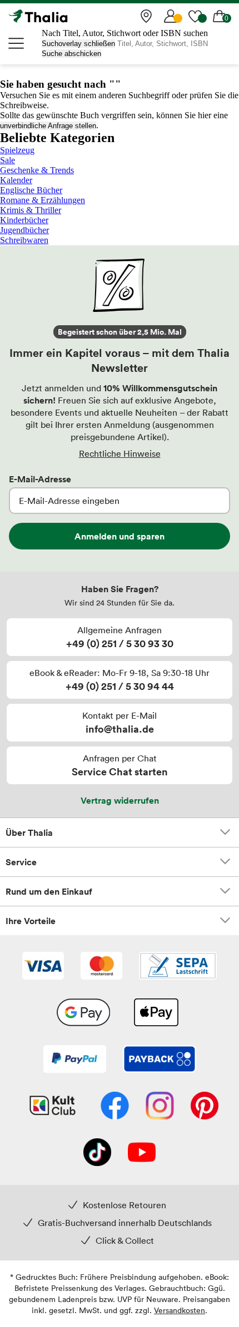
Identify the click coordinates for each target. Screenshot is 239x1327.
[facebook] (115, 1107)
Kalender (16, 180)
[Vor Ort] (146, 16)
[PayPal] (74, 1060)
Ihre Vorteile (31, 921)
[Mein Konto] (170, 16)
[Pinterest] (204, 1107)
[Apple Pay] (155, 1013)
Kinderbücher (24, 220)
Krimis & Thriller (30, 210)
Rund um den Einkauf (49, 891)
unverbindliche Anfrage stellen (48, 126)
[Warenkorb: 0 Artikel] (219, 16)
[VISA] (43, 967)
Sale (7, 160)
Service (21, 862)
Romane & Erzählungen (42, 200)
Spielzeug (17, 150)
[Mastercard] (101, 967)
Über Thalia (29, 832)
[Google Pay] (83, 1013)
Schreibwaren (24, 240)
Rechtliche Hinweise (120, 453)
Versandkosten (179, 1310)
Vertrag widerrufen (120, 800)
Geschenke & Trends (37, 170)
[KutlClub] (52, 1107)
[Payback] (159, 1060)
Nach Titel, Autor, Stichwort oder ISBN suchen (125, 33)
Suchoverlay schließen (78, 43)
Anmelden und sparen (119, 536)
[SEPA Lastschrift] (178, 967)
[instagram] (160, 1107)
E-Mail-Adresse (40, 479)
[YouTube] (142, 1153)
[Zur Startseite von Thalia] (64, 16)
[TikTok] (97, 1153)
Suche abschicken (71, 53)
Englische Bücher (31, 190)
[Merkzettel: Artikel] (195, 16)
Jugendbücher (24, 230)
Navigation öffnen (16, 43)
